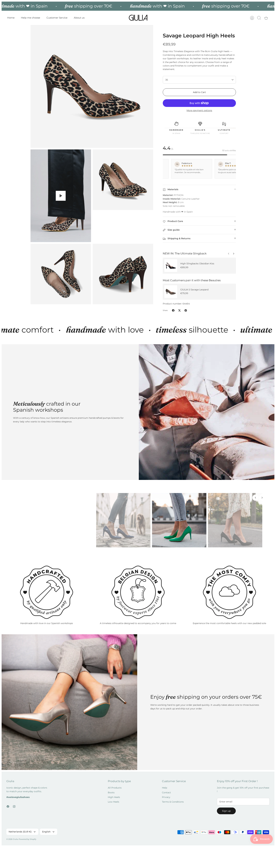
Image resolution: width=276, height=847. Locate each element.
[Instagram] (14, 806)
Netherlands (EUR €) (20, 831)
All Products (115, 787)
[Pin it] (186, 310)
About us (79, 17)
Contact (166, 792)
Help (164, 787)
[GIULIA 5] (170, 291)
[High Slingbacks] (170, 265)
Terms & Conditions (173, 801)
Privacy (166, 797)
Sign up (226, 810)
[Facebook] (8, 806)
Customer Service (56, 17)
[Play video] (61, 196)
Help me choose (30, 17)
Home (11, 17)
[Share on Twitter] (179, 310)
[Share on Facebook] (173, 310)
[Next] (228, 253)
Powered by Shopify (27, 839)
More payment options (199, 110)
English (46, 831)
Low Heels (113, 801)
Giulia (15, 839)
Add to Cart (199, 92)
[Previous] (233, 253)
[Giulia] (138, 18)
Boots (111, 792)
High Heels (114, 797)
